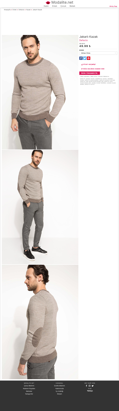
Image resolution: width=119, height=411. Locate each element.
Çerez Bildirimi (29, 386)
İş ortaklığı (59, 391)
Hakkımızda (59, 388)
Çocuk (63, 6)
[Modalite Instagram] (90, 386)
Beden (81, 50)
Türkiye (90, 391)
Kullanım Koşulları (29, 388)
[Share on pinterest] (88, 58)
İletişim (59, 394)
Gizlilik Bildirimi (59, 386)
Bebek (72, 6)
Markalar (29, 391)
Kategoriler (29, 394)
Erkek (54, 6)
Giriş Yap (113, 6)
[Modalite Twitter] (93, 386)
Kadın (46, 6)
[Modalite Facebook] (87, 386)
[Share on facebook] (81, 58)
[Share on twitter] (84, 58)
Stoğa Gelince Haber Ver (92, 69)
